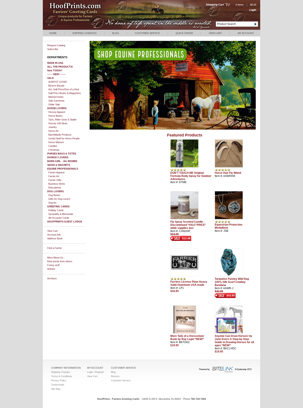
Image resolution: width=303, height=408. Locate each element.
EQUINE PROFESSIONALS (62, 168)
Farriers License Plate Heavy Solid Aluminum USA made (188, 283)
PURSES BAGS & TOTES (61, 153)
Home (53, 33)
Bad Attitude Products (59, 134)
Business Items (56, 183)
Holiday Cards (56, 210)
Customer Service (147, 33)
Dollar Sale (54, 104)
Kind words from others (59, 261)
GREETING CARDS (58, 206)
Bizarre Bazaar (56, 85)
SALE (50, 78)
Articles (51, 269)
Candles (52, 146)
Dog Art (52, 202)
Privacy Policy (58, 380)
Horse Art (53, 131)
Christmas (53, 149)
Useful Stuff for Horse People (64, 138)
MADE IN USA (55, 63)
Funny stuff (53, 265)
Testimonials (57, 384)
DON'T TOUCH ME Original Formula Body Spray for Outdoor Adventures (190, 176)
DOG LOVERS (55, 191)
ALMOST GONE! (57, 81)
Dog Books (54, 195)
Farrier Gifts (54, 180)
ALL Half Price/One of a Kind (63, 89)
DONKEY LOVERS (57, 157)
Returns (115, 376)
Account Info (54, 234)
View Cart (215, 33)
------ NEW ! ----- (56, 74)
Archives (52, 278)
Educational (54, 187)
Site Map (55, 389)
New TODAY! (54, 70)
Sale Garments (56, 100)
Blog (115, 33)
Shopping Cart (215, 4)
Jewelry (52, 127)
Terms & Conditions (61, 376)
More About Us (55, 257)
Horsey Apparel (56, 112)
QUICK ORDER (184, 33)
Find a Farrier (54, 248)
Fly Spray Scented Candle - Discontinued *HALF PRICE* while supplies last (188, 225)
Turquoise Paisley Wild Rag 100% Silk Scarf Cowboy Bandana (232, 282)
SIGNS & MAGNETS (58, 165)
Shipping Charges (84, 33)
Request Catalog (56, 45)
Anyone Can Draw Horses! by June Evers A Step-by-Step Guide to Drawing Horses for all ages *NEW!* (234, 340)
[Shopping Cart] (227, 5)
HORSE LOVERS (57, 108)
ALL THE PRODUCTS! (60, 66)
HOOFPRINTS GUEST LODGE (64, 221)
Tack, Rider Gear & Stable (62, 119)
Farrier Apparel (56, 172)
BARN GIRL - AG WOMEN (62, 161)
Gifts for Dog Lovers (59, 199)
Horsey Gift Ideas (57, 123)
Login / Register (95, 372)
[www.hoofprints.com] (88, 29)
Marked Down (55, 97)
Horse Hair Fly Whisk (228, 172)
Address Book (55, 238)
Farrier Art (53, 176)
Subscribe (52, 49)
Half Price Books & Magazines (64, 93)
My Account (246, 33)
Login (252, 10)
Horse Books (55, 115)
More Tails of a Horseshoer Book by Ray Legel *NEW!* (187, 337)
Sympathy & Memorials (60, 214)
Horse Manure (56, 142)
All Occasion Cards (58, 217)
